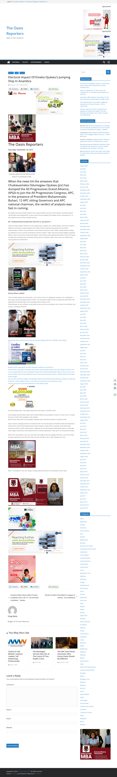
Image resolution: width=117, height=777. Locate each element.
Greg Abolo (25, 85)
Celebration (83, 552)
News (16, 73)
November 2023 (85, 266)
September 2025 (85, 199)
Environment (84, 588)
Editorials (15, 62)
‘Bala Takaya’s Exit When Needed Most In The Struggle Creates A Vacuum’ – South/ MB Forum (95, 134)
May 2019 (83, 429)
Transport (83, 709)
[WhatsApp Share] (115, 394)
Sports (46, 62)
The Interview (84, 703)
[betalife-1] (22, 93)
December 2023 (85, 263)
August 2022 (84, 311)
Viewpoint (83, 718)
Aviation (82, 537)
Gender (82, 606)
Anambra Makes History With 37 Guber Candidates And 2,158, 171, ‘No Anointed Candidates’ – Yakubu (24, 597)
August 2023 (84, 275)
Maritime (83, 643)
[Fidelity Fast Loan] (22, 269)
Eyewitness (83, 597)
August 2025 (84, 202)
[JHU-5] (22, 441)
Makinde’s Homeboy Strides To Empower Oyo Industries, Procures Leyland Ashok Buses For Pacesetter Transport (95, 146)
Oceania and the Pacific (87, 670)
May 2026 (83, 175)
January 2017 (84, 508)
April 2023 (83, 287)
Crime (82, 570)
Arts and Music (84, 531)
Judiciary (82, 628)
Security (82, 688)
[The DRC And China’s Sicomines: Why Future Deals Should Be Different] (66, 638)
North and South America (88, 667)
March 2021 (83, 362)
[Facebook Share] (115, 380)
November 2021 (85, 338)
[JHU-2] (49, 479)
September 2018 (85, 453)
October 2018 (84, 450)
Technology (83, 700)
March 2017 (83, 502)
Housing (82, 618)
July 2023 (83, 278)
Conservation (84, 564)
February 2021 (84, 366)
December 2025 (85, 190)
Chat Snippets (84, 555)
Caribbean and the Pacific (88, 549)
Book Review (84, 540)
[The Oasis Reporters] (8, 62)
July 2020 (83, 387)
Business (83, 543)
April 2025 (83, 214)
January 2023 (84, 296)
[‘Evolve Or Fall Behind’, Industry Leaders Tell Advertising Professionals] (17, 638)
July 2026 (83, 169)
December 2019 (85, 408)
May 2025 (83, 211)
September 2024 (85, 235)
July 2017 (83, 496)
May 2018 (83, 465)
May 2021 (83, 356)
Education (83, 579)
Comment (10, 685)
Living (82, 640)
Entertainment (36, 62)
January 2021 (84, 369)
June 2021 (83, 353)
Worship (82, 724)
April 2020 (83, 396)
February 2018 (84, 475)
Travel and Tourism (86, 712)
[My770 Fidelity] (22, 509)
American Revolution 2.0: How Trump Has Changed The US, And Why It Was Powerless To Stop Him (94, 92)
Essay (82, 591)
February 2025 (84, 220)
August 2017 (84, 493)
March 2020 (83, 399)
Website (9, 728)
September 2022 (85, 308)
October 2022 (84, 305)
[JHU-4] (22, 116)
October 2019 (84, 414)
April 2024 (83, 250)
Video (82, 715)
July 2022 (83, 314)
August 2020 (84, 384)
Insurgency (83, 625)
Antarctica (83, 528)
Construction (84, 567)
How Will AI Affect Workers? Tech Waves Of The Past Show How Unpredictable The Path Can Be (29, 2)
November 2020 (85, 375)
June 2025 (83, 208)
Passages (83, 673)
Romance (83, 685)
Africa (82, 519)
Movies (82, 658)
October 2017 (84, 487)
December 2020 (85, 372)
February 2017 (84, 505)
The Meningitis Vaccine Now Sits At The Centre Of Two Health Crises (41, 655)
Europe (82, 594)
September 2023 (85, 272)
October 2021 (84, 341)
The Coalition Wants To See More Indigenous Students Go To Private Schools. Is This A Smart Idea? (94, 104)
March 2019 (83, 435)
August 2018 (84, 456)
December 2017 (85, 481)
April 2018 (83, 468)
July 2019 (83, 423)
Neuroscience (84, 661)
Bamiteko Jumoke (85, 144)
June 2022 (83, 317)
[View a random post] (108, 62)
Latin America (84, 634)
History (82, 612)
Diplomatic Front (85, 573)
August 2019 (84, 420)
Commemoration (85, 558)
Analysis (11, 73)
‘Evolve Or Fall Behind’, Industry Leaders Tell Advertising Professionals (15, 656)
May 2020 (83, 393)
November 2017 (85, 484)
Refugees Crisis (85, 679)
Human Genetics (85, 621)
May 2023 (83, 284)
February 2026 (84, 184)
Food (81, 603)
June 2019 (83, 426)
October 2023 (84, 269)
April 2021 (83, 359)
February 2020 (84, 402)
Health (82, 609)
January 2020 (84, 405)
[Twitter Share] (115, 384)
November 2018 (85, 447)
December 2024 (85, 226)
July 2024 (83, 241)
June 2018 (83, 462)
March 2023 (83, 290)
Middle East (83, 649)
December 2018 (85, 444)
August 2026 (84, 166)
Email (8, 719)
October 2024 (84, 232)
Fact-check (83, 600)
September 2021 (85, 344)
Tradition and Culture (86, 706)
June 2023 (83, 281)
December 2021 (85, 335)
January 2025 (84, 223)
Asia (81, 534)
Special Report (84, 694)
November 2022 (85, 302)
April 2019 (83, 432)
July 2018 (83, 459)
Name (9, 710)
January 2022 (84, 332)
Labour (82, 631)
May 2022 (83, 320)
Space (82, 691)
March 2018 (83, 471)
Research (83, 682)
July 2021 (83, 350)
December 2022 (85, 299)
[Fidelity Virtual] (22, 343)
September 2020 (85, 381)
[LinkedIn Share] (115, 387)
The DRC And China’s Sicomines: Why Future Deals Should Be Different (66, 655)
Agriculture (83, 522)
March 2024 (83, 254)
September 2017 (85, 490)
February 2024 (84, 257)
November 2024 (85, 229)
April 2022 (83, 323)
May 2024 (83, 247)
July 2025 (83, 205)
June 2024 (83, 244)
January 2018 (84, 478)
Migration (83, 652)
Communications (85, 561)
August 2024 (84, 238)
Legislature (83, 637)
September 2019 (85, 417)
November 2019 (85, 411)
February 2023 (84, 293)
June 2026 (83, 172)
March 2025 (83, 217)
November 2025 (85, 193)
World (82, 721)
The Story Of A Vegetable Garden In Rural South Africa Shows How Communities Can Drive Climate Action (94, 85)
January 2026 (84, 187)
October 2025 (84, 196)
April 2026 (83, 178)
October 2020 (84, 378)
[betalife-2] (22, 311)
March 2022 (83, 326)
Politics (25, 62)
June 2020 (83, 390)
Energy (82, 582)
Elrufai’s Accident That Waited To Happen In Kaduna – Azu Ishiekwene (60, 596)
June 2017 (83, 499)
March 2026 (83, 181)
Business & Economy (86, 546)
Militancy (83, 655)
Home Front (83, 615)
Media (82, 646)
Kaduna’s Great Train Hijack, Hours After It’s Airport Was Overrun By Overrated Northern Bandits (95, 153)
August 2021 (84, 347)
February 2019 (84, 438)
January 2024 (84, 260)
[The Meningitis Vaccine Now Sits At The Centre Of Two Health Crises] (42, 638)
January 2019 (84, 441)
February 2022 (84, 329)
